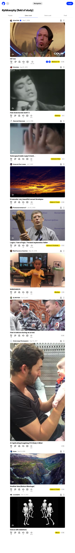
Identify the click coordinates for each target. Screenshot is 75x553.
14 (63, 489)
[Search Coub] (7, 3)
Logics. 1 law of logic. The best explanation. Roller (29, 243)
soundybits (16, 494)
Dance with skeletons (18, 530)
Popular (10, 15)
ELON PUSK (16, 297)
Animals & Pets (55, 159)
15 (63, 292)
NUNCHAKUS (15, 289)
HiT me (13, 59)
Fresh (65, 15)
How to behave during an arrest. (22, 332)
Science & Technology (53, 245)
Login (70, 3)
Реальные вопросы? (19, 207)
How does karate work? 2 (20, 113)
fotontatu (16, 67)
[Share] (61, 20)
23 (63, 202)
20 (62, 62)
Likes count (28, 15)
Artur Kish (16, 20)
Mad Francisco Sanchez (20, 251)
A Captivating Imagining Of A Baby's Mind (26, 443)
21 (63, 245)
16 (63, 446)
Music (57, 532)
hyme (14, 451)
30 (62, 532)
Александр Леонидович (21, 341)
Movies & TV (55, 61)
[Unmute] (12, 54)
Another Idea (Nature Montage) (22, 486)
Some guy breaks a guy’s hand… (22, 156)
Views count (47, 15)
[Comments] (19, 62)
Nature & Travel (54, 202)
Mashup (57, 115)
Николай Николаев (19, 121)
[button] (11, 62)
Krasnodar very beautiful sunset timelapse (26, 199)
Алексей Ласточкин (19, 164)
